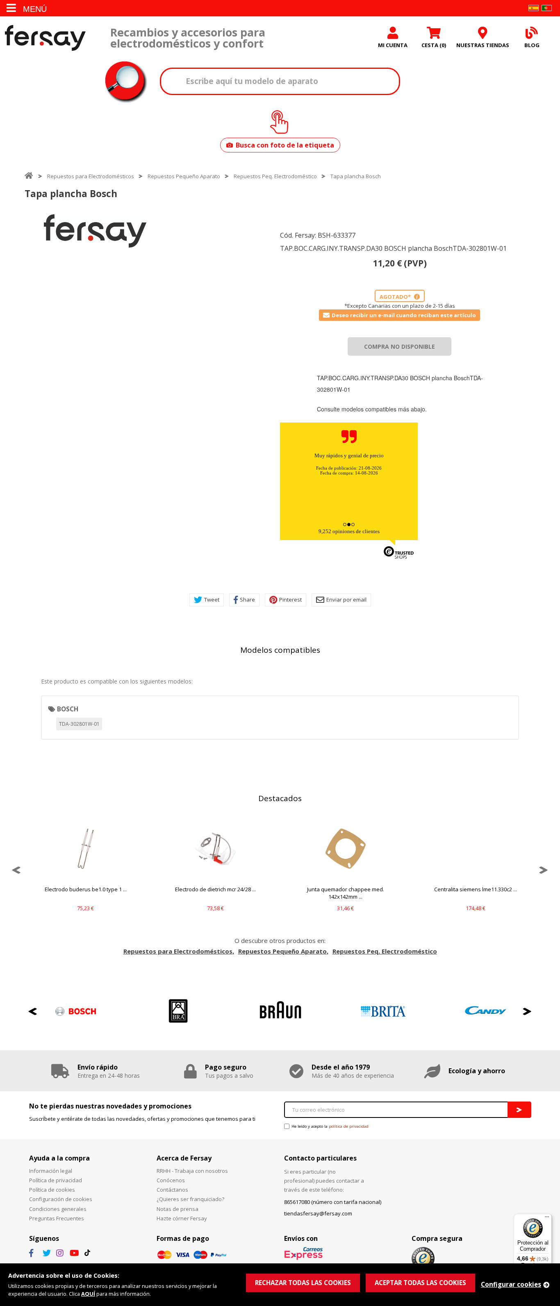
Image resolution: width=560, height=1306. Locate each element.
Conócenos (171, 1180)
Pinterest (290, 599)
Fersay (45, 38)
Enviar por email (346, 599)
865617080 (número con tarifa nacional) (332, 1202)
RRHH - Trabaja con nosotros (192, 1170)
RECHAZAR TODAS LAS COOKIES (303, 1283)
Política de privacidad (55, 1180)
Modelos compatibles (280, 650)
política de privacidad (349, 1126)
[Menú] (547, 1219)
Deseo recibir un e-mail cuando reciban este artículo (404, 315)
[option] (95, 231)
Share (247, 599)
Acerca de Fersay (184, 1158)
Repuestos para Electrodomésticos (90, 176)
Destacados (280, 798)
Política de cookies (52, 1189)
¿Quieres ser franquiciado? (190, 1199)
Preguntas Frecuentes (56, 1218)
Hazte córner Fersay (182, 1218)
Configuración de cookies (60, 1199)
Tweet (211, 599)
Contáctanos (172, 1189)
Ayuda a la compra (59, 1158)
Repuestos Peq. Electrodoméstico (275, 176)
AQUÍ (88, 1293)
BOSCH (67, 709)
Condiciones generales (58, 1209)
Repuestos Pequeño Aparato (184, 176)
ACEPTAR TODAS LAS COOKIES (420, 1283)
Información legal (50, 1170)
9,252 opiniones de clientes (349, 531)
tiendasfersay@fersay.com (318, 1213)
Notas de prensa (177, 1209)
